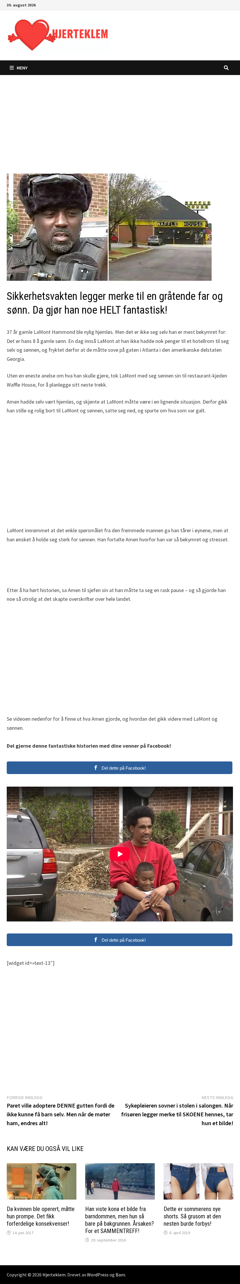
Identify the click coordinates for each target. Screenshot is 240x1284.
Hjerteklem (54, 1275)
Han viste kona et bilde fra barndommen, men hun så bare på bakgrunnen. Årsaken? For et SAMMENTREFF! (119, 1219)
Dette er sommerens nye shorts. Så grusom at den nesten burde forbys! (192, 1216)
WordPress (98, 1275)
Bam (120, 1275)
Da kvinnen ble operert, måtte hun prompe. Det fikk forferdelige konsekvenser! (41, 1216)
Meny (22, 68)
